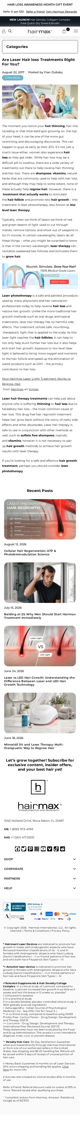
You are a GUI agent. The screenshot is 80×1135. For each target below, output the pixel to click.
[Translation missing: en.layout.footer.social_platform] (17, 848)
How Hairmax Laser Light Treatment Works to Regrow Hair (36, 381)
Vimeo (34, 389)
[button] (76, 31)
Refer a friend (35, 11)
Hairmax (17, 389)
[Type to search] (10, 31)
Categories (17, 46)
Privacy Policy (60, 930)
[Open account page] (3, 31)
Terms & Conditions (36, 930)
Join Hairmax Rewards (61, 11)
